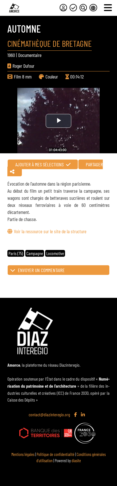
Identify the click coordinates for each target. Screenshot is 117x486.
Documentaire (29, 55)
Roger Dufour (23, 66)
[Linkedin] (83, 415)
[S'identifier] (63, 7)
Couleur (51, 76)
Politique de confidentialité (55, 454)
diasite (76, 460)
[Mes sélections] (73, 7)
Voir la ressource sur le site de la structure (50, 231)
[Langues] (93, 7)
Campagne (34, 253)
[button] (58, 270)
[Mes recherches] (83, 7)
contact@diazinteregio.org (49, 414)
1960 (11, 55)
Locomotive (55, 253)
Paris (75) (16, 253)
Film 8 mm (23, 76)
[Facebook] (76, 415)
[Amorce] (14, 7)
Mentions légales (22, 454)
